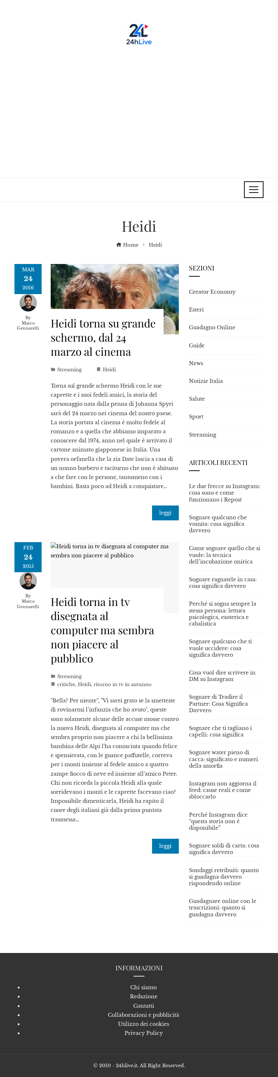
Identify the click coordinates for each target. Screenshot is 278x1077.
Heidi (109, 369)
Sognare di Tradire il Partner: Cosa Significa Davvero (218, 703)
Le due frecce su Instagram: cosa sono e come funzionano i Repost (224, 493)
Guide (197, 345)
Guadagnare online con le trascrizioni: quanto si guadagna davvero (222, 907)
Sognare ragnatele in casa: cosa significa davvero (223, 582)
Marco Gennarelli (28, 326)
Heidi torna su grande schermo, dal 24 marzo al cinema (103, 337)
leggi (165, 512)
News (196, 363)
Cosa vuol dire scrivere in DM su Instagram (222, 675)
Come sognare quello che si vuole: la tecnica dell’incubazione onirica (224, 555)
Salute (197, 399)
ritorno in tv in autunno (123, 684)
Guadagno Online (212, 327)
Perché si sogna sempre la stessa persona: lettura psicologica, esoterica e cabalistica (222, 614)
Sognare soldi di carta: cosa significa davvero (224, 848)
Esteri (196, 309)
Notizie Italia (206, 381)
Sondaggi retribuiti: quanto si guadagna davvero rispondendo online (224, 877)
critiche (66, 684)
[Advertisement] (139, 109)
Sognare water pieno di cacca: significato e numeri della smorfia (223, 759)
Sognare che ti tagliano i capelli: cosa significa (220, 731)
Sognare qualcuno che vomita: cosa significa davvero (218, 524)
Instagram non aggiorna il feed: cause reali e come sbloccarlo (223, 790)
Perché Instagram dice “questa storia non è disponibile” (218, 821)
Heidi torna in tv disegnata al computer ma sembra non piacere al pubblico (102, 629)
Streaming (69, 369)
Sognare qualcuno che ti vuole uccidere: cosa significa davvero (220, 648)
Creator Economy (212, 292)
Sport (196, 416)
